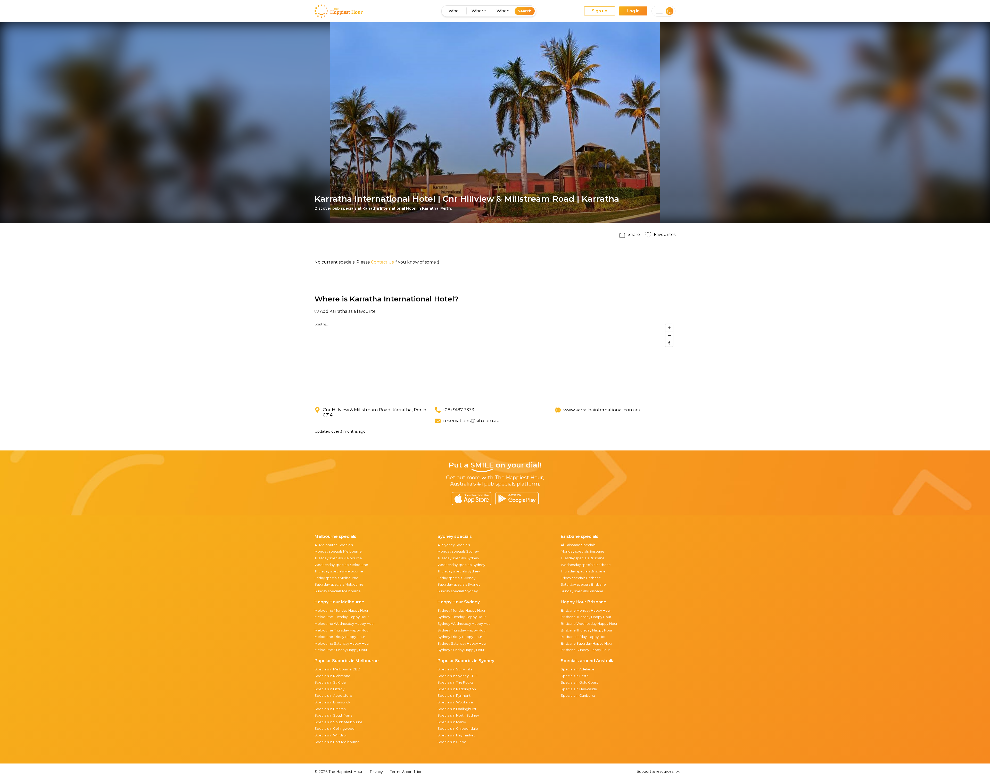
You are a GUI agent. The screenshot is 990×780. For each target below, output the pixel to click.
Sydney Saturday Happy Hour (462, 643)
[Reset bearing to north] (669, 343)
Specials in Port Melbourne (337, 742)
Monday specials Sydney (458, 551)
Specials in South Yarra (333, 715)
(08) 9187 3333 (458, 409)
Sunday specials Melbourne (338, 591)
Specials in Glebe (452, 742)
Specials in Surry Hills (455, 669)
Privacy (376, 771)
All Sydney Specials (454, 545)
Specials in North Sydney (458, 715)
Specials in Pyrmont (454, 695)
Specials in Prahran (330, 709)
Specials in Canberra (578, 695)
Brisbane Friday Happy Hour (584, 637)
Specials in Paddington (457, 689)
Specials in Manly (452, 722)
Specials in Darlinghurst (457, 709)
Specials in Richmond (332, 676)
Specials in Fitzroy (329, 689)
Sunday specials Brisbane (582, 591)
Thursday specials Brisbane (583, 571)
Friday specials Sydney (456, 578)
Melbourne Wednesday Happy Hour (345, 623)
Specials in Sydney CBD (457, 676)
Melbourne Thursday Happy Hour (342, 630)
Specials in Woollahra (455, 702)
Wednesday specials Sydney (461, 565)
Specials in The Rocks (455, 682)
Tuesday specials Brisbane (583, 558)
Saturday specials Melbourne (339, 584)
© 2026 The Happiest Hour (338, 771)
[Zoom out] (669, 335)
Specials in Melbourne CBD (337, 669)
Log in (633, 11)
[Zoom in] (669, 328)
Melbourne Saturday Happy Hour (342, 643)
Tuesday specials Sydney (458, 558)
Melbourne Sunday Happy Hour (341, 650)
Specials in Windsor (331, 735)
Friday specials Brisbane (581, 578)
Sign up (599, 11)
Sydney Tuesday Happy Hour (462, 617)
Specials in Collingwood (334, 728)
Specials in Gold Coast (579, 682)
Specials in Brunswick (332, 702)
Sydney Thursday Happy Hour (462, 630)
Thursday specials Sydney (459, 571)
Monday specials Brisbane (582, 551)
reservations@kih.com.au (471, 420)
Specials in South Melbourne (338, 722)
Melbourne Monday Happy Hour (341, 610)
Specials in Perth (575, 676)
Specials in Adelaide (578, 669)
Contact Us (382, 262)
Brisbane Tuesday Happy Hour (586, 617)
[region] (495, 360)
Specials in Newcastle (579, 689)
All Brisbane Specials (578, 545)
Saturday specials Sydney (459, 584)
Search (525, 11)
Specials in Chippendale (458, 728)
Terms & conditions (407, 771)
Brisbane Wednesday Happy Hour (589, 623)
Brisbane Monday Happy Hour (586, 610)
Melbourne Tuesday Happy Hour (342, 617)
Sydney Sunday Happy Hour (461, 650)
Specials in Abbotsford (333, 695)
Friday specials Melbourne (336, 578)
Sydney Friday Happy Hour (460, 637)
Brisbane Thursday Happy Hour (586, 630)
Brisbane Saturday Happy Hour (587, 643)
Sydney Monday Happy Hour (461, 610)
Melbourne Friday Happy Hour (340, 637)
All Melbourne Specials (334, 545)
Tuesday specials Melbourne (338, 558)
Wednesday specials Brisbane (586, 565)
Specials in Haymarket (456, 735)
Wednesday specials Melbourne (341, 565)
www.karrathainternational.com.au (601, 409)
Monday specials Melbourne (338, 551)
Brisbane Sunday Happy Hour (585, 650)
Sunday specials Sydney (458, 591)
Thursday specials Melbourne (339, 571)
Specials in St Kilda (330, 682)
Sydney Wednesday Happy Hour (465, 623)
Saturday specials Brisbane (583, 584)
